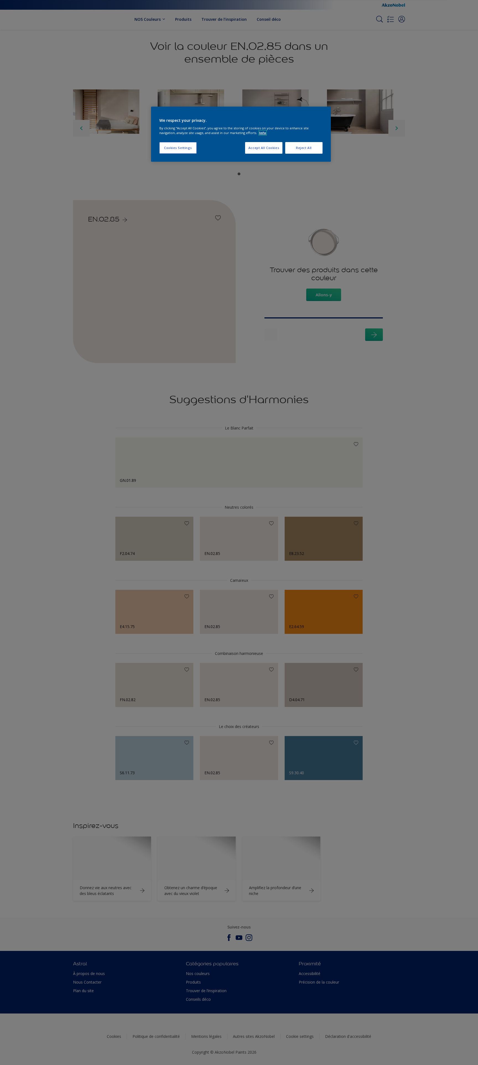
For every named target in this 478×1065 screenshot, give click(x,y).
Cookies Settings (178, 148)
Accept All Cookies (263, 148)
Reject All (304, 148)
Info (262, 133)
